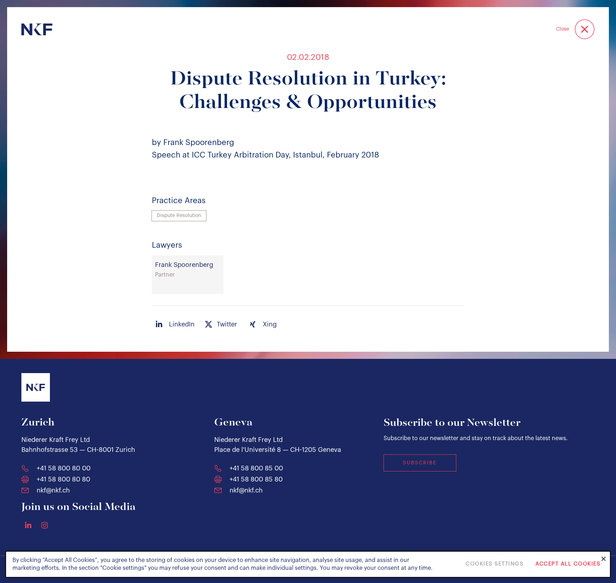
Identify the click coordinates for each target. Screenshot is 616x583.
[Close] (603, 559)
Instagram (44, 525)
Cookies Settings (494, 564)
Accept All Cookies (567, 564)
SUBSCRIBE (420, 462)
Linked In (28, 525)
